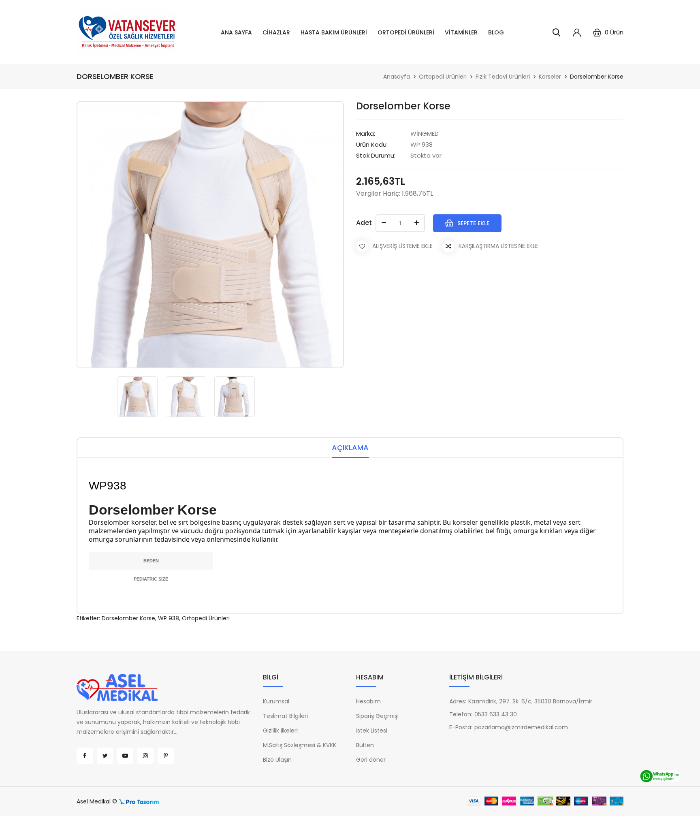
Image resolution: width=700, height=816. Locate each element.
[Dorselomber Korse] (137, 396)
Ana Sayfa (236, 32)
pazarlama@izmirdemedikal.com (521, 727)
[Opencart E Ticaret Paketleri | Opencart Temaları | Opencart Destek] (139, 801)
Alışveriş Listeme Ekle (402, 246)
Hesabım (368, 701)
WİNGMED (424, 133)
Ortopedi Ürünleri (406, 32)
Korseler (550, 77)
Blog (496, 32)
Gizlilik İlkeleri (280, 730)
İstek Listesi (371, 730)
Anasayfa (396, 77)
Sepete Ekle (473, 223)
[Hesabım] (577, 32)
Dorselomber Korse (596, 77)
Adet (364, 222)
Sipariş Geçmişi (377, 716)
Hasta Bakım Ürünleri (334, 32)
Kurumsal (276, 701)
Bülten (365, 745)
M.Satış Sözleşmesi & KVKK (299, 745)
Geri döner (371, 760)
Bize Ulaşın (277, 760)
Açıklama (350, 447)
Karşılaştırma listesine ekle (498, 246)
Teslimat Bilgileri (285, 716)
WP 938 (168, 618)
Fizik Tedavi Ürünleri (503, 77)
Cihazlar (276, 32)
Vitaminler (461, 32)
